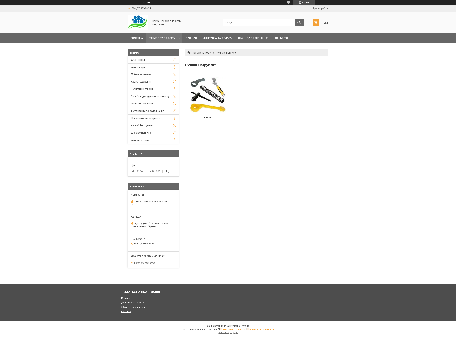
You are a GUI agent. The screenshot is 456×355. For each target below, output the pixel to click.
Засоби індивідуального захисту (150, 96)
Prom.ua (245, 326)
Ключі (208, 117)
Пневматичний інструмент (146, 118)
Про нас (191, 38)
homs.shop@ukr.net (144, 263)
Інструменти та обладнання (147, 110)
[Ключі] (207, 95)
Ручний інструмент (142, 125)
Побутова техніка (141, 74)
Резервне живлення (142, 103)
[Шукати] (299, 22)
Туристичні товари (142, 89)
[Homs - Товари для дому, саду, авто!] (138, 28)
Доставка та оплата (217, 38)
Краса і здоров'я (141, 81)
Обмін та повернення (253, 38)
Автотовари (138, 67)
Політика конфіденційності (260, 329)
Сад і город (138, 59)
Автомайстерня (140, 140)
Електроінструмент (142, 132)
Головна (137, 38)
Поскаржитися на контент (233, 329)
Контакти (281, 38)
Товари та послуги (162, 38)
